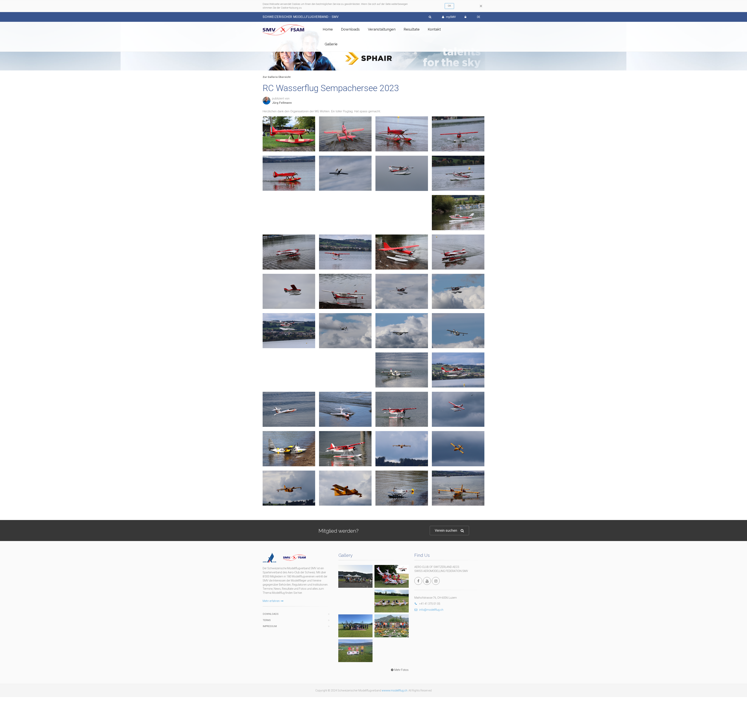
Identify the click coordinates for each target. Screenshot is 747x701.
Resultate (412, 29)
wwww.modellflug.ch (394, 690)
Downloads (350, 29)
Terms (267, 620)
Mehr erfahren (271, 601)
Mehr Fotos (401, 669)
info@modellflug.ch (431, 609)
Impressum (270, 626)
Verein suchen (446, 530)
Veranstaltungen (381, 29)
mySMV (451, 16)
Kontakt (434, 29)
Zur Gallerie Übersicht (276, 77)
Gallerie (331, 44)
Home (328, 29)
